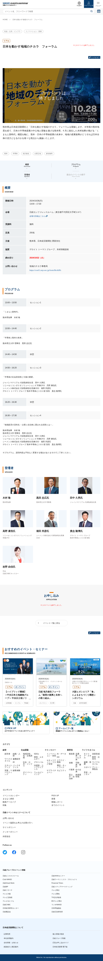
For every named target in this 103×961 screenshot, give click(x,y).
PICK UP (55, 795)
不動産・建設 (78, 764)
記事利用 (7, 934)
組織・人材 (16, 755)
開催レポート (57, 802)
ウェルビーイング (38, 773)
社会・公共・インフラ (12, 31)
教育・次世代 (96, 758)
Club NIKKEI (7, 879)
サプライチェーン (51, 771)
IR (14, 762)
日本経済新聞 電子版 (60, 947)
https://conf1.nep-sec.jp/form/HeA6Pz (45, 270)
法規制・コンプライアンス (38, 767)
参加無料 (49, 153)
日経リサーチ (7, 890)
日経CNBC (7, 905)
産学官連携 (83, 703)
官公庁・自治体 (72, 777)
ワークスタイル (8, 760)
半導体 (15, 153)
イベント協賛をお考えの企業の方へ (18, 823)
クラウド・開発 (61, 761)
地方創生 (26, 153)
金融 (71, 763)
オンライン (43, 703)
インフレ (18, 703)
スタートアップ (8, 766)
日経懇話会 (7, 912)
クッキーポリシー (10, 832)
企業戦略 (9, 703)
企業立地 (37, 153)
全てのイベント (58, 805)
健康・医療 (87, 763)
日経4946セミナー (58, 876)
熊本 (6, 153)
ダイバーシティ (27, 773)
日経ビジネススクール (11, 876)
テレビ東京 (56, 890)
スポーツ (87, 767)
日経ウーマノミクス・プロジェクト (64, 879)
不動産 (26, 703)
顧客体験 (16, 770)
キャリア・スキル (87, 756)
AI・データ (61, 754)
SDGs (36, 754)
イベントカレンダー (11, 795)
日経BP (5, 887)
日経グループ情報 (59, 938)
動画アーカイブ (9, 802)
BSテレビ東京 (57, 901)
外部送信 (6, 836)
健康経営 (16, 759)
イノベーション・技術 (34, 31)
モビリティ (61, 770)
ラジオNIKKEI (57, 905)
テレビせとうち (8, 901)
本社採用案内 (8, 938)
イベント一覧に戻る (51, 623)
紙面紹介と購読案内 (11, 947)
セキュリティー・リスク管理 (51, 762)
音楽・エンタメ (87, 773)
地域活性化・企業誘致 (27, 756)
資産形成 (96, 754)
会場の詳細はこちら (37, 216)
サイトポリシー (9, 827)
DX (58, 757)
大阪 (74, 703)
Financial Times (57, 883)
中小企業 (78, 771)
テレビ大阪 (7, 894)
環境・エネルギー (38, 758)
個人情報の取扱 (58, 934)
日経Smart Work (8, 883)
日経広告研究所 (57, 912)
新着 (53, 799)
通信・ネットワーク (61, 766)
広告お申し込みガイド (61, 943)
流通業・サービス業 (78, 757)
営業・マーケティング (8, 772)
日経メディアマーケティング (62, 887)
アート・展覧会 (96, 768)
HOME (5, 20)
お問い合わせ (8, 818)
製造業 (72, 754)
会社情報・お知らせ (11, 943)
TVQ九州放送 (56, 897)
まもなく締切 (8, 799)
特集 (4, 805)
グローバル (38, 762)
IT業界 (71, 770)
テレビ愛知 (56, 894)
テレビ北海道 (7, 897)
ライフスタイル (96, 763)
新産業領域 (78, 776)
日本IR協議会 (56, 908)
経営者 (7, 754)
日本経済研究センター (11, 908)
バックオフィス (16, 766)
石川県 (52, 703)
